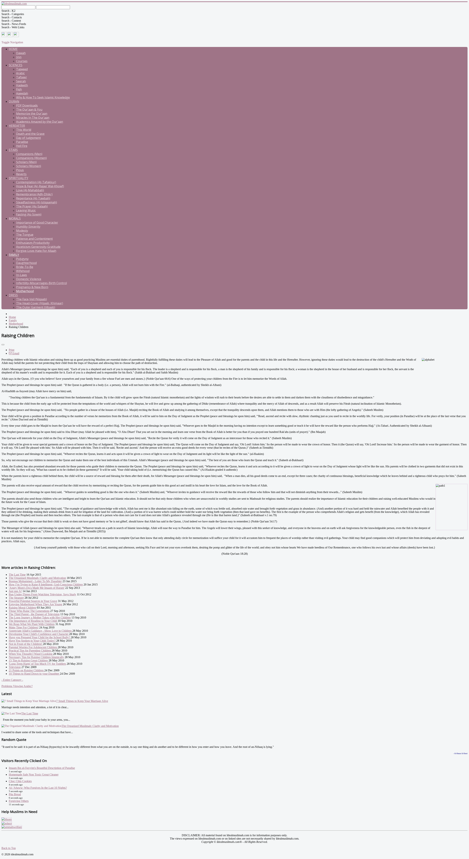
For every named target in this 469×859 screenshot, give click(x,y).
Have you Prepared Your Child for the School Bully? (40, 637)
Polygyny (22, 259)
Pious (20, 170)
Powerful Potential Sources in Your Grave (33, 601)
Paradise (22, 142)
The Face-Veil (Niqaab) (31, 299)
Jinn (18, 57)
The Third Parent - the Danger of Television (34, 614)
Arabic (20, 73)
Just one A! (15, 591)
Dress (13, 295)
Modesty (22, 231)
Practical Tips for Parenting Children (30, 650)
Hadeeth (22, 85)
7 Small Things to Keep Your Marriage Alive (82, 701)
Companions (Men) (29, 154)
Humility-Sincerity (28, 227)
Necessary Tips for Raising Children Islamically (36, 657)
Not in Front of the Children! (26, 643)
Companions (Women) (31, 158)
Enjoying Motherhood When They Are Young (35, 604)
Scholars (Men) (26, 162)
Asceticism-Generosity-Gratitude (38, 247)
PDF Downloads (27, 105)
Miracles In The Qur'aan (32, 118)
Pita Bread (15, 794)
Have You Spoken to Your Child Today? (32, 640)
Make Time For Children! (23, 627)
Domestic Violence (28, 279)
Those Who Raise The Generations (29, 610)
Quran (14, 101)
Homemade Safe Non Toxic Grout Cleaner (33, 774)
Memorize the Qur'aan (31, 114)
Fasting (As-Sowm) (28, 214)
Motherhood (25, 291)
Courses (21, 61)
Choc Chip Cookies (20, 781)
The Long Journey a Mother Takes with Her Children (40, 617)
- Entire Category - (12, 679)
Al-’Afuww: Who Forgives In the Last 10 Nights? (38, 787)
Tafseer (21, 77)
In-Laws (21, 275)
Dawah (21, 53)
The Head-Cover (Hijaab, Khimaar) (39, 303)
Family (14, 255)
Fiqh (19, 89)
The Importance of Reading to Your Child (33, 620)
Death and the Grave (30, 134)
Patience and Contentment (34, 239)
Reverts (21, 174)
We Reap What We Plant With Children (32, 624)
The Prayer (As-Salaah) (32, 206)
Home (13, 49)
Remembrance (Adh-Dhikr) (34, 194)
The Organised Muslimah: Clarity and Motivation (37, 577)
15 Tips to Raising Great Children (28, 660)
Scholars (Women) (28, 166)
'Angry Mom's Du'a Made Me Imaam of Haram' (36, 587)
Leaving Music (26, 210)
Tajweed (22, 69)
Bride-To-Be (24, 267)
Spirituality (18, 178)
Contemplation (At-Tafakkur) (36, 182)
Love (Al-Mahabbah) (30, 190)
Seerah (21, 81)
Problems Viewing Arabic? (17, 686)
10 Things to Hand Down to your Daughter (34, 673)
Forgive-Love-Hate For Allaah (36, 251)
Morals (15, 218)
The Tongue (24, 235)
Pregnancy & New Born (32, 287)
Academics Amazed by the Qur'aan (39, 122)
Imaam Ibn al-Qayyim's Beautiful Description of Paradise (42, 767)
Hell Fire (21, 146)
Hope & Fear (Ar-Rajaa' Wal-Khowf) (40, 186)
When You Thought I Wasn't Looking (31, 653)
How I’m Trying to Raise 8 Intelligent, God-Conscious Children (46, 584)
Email (15, 353)
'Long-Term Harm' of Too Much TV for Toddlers (37, 663)
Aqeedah (22, 93)
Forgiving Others (19, 801)
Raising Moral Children (22, 607)
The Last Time (17, 574)
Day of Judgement (28, 138)
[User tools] (2, 344)
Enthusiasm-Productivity (33, 243)
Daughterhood (26, 263)
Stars (13, 150)
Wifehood (22, 271)
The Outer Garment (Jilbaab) (35, 307)
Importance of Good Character (37, 222)
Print (11, 349)
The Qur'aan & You (29, 109)
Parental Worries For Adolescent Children (33, 647)
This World (23, 130)
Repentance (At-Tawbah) (33, 198)
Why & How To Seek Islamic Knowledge (43, 97)
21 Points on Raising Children (26, 670)
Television (15, 667)
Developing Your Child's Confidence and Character (39, 634)
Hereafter (17, 126)
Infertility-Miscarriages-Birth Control (41, 283)
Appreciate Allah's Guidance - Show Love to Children (40, 630)
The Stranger (16, 597)
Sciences (15, 65)
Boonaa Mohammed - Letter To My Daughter (35, 581)
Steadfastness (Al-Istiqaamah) (36, 202)
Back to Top (8, 848)
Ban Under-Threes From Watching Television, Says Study (42, 594)
